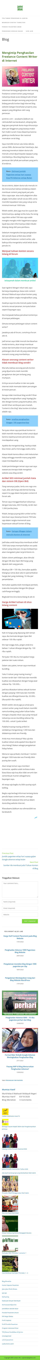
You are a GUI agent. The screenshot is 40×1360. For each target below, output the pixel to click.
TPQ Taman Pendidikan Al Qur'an (12, 1332)
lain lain (4, 1293)
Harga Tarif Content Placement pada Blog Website (20, 937)
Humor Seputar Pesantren (10, 1285)
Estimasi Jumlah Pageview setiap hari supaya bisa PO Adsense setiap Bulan (19, 174)
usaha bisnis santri (8, 1344)
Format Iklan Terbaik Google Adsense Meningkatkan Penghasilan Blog (20, 1056)
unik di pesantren (7, 1340)
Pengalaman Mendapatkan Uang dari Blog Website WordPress (20, 979)
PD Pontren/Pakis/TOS (9, 1305)
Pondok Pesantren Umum (10, 1313)
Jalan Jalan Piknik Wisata (9, 1289)
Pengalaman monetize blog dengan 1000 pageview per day (20, 965)
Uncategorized (6, 1336)
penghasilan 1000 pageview (14, 1080)
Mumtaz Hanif (8, 1089)
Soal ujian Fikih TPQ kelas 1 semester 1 (14, 1253)
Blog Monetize (9, 1100)
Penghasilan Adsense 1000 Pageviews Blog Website (20, 951)
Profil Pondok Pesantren (10, 1324)
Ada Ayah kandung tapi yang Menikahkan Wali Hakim (19, 1173)
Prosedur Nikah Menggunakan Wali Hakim (15, 1193)
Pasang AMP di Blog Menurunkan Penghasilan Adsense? (20, 1067)
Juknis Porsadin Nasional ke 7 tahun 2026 (15, 1169)
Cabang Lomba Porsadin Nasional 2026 (14, 1149)
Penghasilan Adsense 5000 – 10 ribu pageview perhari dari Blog (20, 1018)
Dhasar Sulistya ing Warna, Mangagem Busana (16, 1233)
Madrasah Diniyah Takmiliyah (11, 1301)
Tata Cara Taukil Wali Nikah (10, 1213)
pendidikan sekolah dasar (10, 1309)
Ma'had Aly (5, 1297)
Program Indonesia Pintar (10, 1328)
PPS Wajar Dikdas (7, 1316)
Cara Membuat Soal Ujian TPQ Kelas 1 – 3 (15, 1273)
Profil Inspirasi (6, 1320)
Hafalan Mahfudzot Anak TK (11, 1116)
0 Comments (26, 1100)
